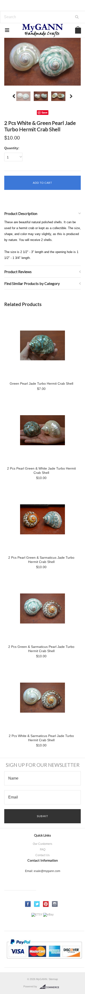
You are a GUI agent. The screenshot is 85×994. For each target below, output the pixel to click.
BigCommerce (50, 986)
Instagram (55, 904)
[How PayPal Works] (44, 961)
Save (44, 112)
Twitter (37, 904)
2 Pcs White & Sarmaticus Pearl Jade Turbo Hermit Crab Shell (41, 738)
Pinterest (46, 904)
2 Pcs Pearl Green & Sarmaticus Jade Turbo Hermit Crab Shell (41, 560)
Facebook (28, 904)
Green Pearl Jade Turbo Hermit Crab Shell (41, 383)
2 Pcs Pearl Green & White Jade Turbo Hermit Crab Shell (41, 470)
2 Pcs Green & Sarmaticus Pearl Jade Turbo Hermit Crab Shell (41, 649)
